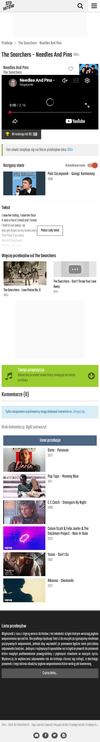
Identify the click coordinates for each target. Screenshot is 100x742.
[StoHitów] (8, 6)
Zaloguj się (79, 412)
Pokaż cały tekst (50, 231)
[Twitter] (54, 735)
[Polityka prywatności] (63, 735)
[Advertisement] (50, 25)
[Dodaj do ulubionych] (71, 69)
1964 (70, 150)
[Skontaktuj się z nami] (36, 735)
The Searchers (12, 72)
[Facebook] (45, 735)
